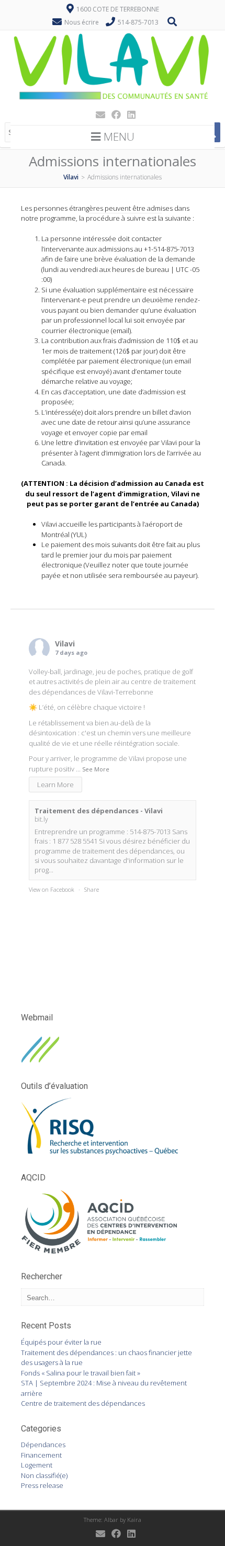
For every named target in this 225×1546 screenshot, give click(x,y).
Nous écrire (81, 22)
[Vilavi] (112, 101)
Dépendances (43, 1444)
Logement (36, 1465)
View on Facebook (51, 889)
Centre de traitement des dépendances (83, 1403)
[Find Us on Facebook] (113, 114)
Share (91, 889)
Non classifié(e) (44, 1475)
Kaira (134, 1520)
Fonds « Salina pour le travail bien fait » (80, 1373)
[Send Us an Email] (97, 114)
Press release (42, 1485)
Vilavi (65, 644)
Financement (41, 1455)
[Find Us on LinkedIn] (128, 114)
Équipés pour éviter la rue (61, 1342)
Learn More (55, 784)
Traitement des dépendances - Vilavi (99, 810)
